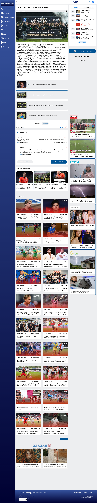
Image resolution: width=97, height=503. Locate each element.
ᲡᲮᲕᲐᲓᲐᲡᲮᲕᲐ (63, 214)
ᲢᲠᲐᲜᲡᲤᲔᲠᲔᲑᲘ (35, 214)
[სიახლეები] (41, 446)
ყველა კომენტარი (24, 161)
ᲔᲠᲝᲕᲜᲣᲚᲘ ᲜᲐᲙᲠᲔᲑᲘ (33, 333)
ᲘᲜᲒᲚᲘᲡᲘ (64, 238)
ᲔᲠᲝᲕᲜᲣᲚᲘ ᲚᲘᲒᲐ (34, 238)
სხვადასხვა (24, 1)
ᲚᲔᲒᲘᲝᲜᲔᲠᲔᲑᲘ (35, 261)
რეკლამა (85, 492)
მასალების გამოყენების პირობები (27, 493)
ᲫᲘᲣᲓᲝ (65, 261)
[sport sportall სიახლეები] (93, 2)
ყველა (63, 438)
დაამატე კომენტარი (59, 161)
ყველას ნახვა (82, 42)
